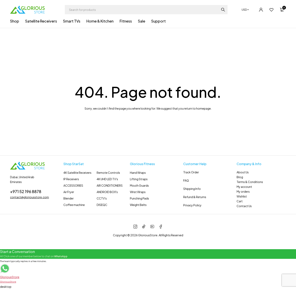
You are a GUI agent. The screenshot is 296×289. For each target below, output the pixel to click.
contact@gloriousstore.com (29, 197)
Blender (68, 198)
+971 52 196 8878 (25, 191)
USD (244, 9)
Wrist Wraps (138, 192)
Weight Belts (138, 205)
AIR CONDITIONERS (110, 185)
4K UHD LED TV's (107, 179)
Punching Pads (139, 198)
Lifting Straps (139, 179)
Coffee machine (74, 205)
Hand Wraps (138, 172)
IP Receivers (71, 179)
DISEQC (102, 205)
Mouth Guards (139, 185)
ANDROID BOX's (107, 192)
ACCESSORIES (73, 185)
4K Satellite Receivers (77, 172)
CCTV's (102, 198)
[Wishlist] (271, 10)
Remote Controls (108, 172)
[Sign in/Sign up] (261, 10)
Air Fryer (68, 192)
